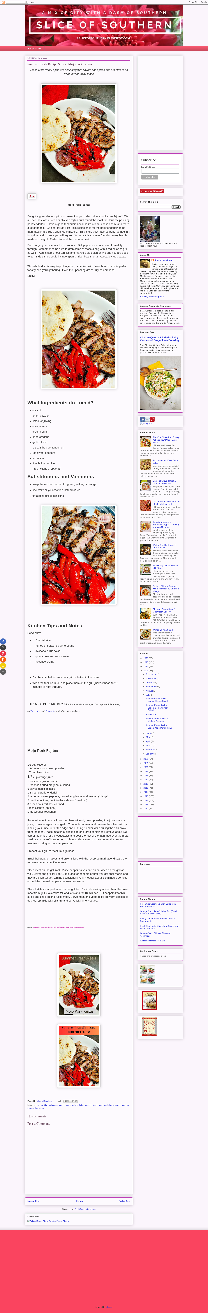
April (148, 741)
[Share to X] (70, 1101)
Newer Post (33, 1201)
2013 (146, 796)
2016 (146, 784)
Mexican (88, 1105)
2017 (146, 779)
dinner (61, 1105)
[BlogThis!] (67, 1101)
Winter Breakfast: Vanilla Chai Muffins (164, 546)
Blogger (109, 1307)
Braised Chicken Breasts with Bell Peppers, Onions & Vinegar (166, 588)
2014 (146, 792)
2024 (146, 666)
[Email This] (64, 1101)
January (150, 754)
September (151, 686)
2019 (146, 771)
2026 (146, 658)
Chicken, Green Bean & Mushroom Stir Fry (164, 610)
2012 (146, 800)
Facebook (35, 711)
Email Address (148, 167)
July (148, 695)
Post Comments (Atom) (85, 1209)
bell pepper (53, 1105)
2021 (146, 763)
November (151, 678)
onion (95, 1105)
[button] (3, 641)
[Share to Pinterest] (76, 1101)
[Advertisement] (160, 102)
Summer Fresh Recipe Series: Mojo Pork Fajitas (158, 726)
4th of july (38, 1105)
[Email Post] (59, 1101)
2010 (146, 808)
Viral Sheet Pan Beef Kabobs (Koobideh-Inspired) (167, 502)
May (148, 737)
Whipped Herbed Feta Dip (152, 940)
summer (116, 1105)
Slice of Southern (164, 260)
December (151, 674)
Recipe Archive (34, 48)
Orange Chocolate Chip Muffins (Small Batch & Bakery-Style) (158, 912)
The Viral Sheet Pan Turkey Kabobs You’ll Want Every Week (166, 440)
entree (68, 1105)
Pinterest (50, 711)
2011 (146, 804)
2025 (146, 662)
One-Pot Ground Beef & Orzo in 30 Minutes (164, 482)
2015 (146, 788)
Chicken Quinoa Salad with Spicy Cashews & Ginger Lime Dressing (159, 339)
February (150, 749)
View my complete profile (152, 296)
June (148, 733)
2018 (146, 775)
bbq (45, 1105)
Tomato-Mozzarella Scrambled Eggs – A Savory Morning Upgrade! (166, 524)
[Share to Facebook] (73, 1101)
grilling (75, 1105)
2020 (146, 767)
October (150, 682)
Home (79, 1201)
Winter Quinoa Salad (163, 630)
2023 (146, 670)
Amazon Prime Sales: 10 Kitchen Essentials (157, 719)
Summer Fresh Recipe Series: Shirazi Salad (156, 699)
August (149, 691)
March (149, 745)
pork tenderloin (105, 1105)
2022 (146, 759)
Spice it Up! (150, 714)
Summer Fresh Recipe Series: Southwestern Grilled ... (156, 708)
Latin (81, 1105)
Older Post (124, 1201)
